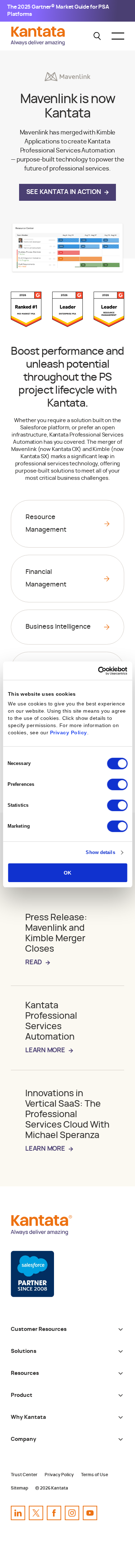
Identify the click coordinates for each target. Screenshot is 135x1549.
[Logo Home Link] (39, 44)
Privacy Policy (68, 732)
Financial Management (46, 578)
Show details (100, 852)
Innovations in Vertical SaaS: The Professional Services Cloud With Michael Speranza (67, 1120)
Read (33, 962)
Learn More (45, 1050)
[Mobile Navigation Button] (118, 36)
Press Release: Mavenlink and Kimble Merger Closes (56, 939)
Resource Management (46, 523)
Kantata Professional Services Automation (51, 1027)
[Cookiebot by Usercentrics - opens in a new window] (96, 671)
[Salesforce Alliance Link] (32, 1274)
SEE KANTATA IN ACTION (63, 192)
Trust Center (24, 1475)
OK (67, 873)
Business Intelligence (58, 627)
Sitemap (19, 1488)
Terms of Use (94, 1475)
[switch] (117, 784)
